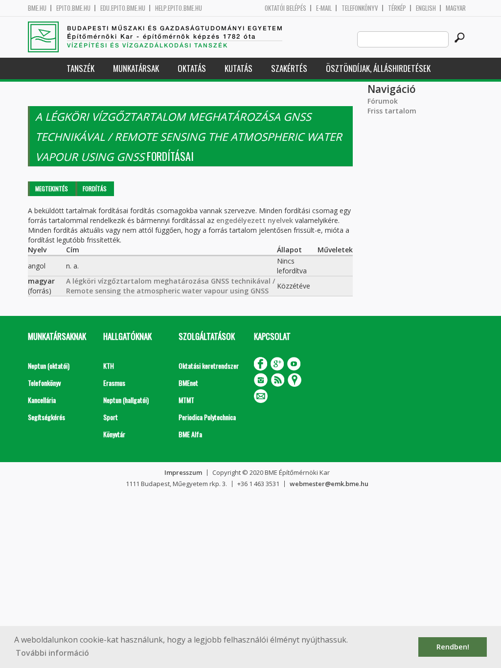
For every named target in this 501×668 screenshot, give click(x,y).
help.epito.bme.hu (178, 8)
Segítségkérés (46, 417)
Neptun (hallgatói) (126, 400)
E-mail (324, 8)
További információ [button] (52, 652)
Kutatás (238, 68)
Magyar (456, 8)
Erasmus (114, 383)
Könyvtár (114, 434)
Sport (110, 417)
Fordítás (95, 188)
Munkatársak (136, 68)
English (426, 8)
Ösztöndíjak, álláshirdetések (378, 68)
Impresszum (183, 472)
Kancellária (42, 400)
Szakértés (289, 68)
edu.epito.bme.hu (122, 8)
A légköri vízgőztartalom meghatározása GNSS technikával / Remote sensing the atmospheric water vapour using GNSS (170, 285)
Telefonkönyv (360, 8)
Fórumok (382, 101)
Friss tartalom (391, 110)
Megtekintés (51, 188)
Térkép (397, 8)
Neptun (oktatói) (48, 365)
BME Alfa (190, 434)
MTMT (186, 400)
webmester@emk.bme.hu (329, 483)
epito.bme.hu (73, 8)
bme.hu (37, 8)
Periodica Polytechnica (207, 417)
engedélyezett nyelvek (254, 220)
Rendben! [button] (452, 646)
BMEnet (188, 383)
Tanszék (80, 68)
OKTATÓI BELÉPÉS (285, 8)
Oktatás (192, 68)
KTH (108, 365)
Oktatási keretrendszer (209, 365)
